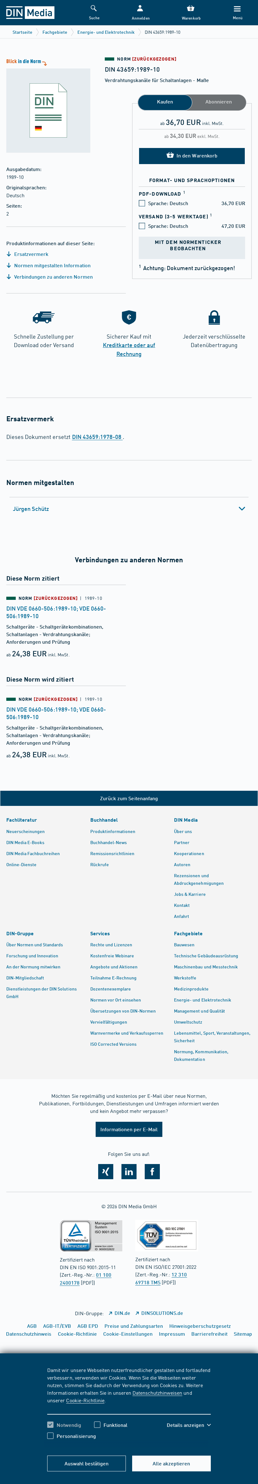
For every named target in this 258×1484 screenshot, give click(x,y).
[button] (140, 12)
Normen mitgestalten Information (52, 265)
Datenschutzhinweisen (157, 1392)
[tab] (129, 508)
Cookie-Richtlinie (85, 1400)
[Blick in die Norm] (45, 105)
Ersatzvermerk (30, 254)
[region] (129, 1407)
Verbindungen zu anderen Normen (53, 277)
